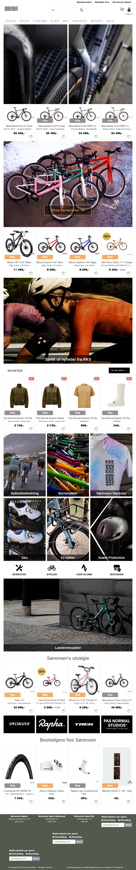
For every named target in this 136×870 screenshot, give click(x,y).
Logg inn (129, 14)
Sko (66, 21)
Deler (24, 21)
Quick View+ (11, 122)
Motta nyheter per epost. (114, 817)
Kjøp (12, 257)
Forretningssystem (74, 867)
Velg (44, 120)
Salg (110, 21)
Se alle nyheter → (119, 370)
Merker (97, 21)
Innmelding (109, 820)
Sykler (11, 21)
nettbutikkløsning (91, 867)
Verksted (80, 21)
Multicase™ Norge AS (114, 867)
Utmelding (125, 820)
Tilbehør (40, 21)
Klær (55, 21)
